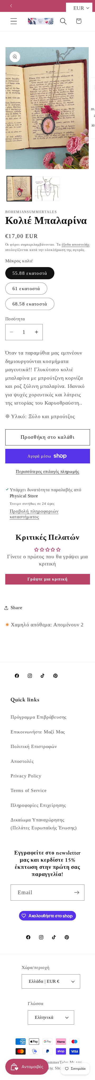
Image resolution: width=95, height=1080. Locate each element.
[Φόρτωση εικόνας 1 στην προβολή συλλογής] (19, 188)
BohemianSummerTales (48, 1062)
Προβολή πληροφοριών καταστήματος (34, 513)
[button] (13, 21)
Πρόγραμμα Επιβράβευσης (38, 717)
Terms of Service (28, 790)
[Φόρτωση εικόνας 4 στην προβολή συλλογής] (47, 188)
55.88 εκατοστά (29, 273)
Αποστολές (22, 761)
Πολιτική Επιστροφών (34, 746)
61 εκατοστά (26, 288)
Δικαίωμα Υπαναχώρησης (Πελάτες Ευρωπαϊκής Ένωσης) (44, 823)
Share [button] (16, 607)
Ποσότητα (15, 318)
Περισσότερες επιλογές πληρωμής (47, 471)
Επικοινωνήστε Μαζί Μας (38, 731)
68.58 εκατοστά (29, 304)
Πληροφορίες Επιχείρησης (38, 805)
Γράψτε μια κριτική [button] (47, 579)
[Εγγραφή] (76, 892)
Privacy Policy (26, 775)
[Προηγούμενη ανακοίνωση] (11, 6)
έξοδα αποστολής (76, 244)
